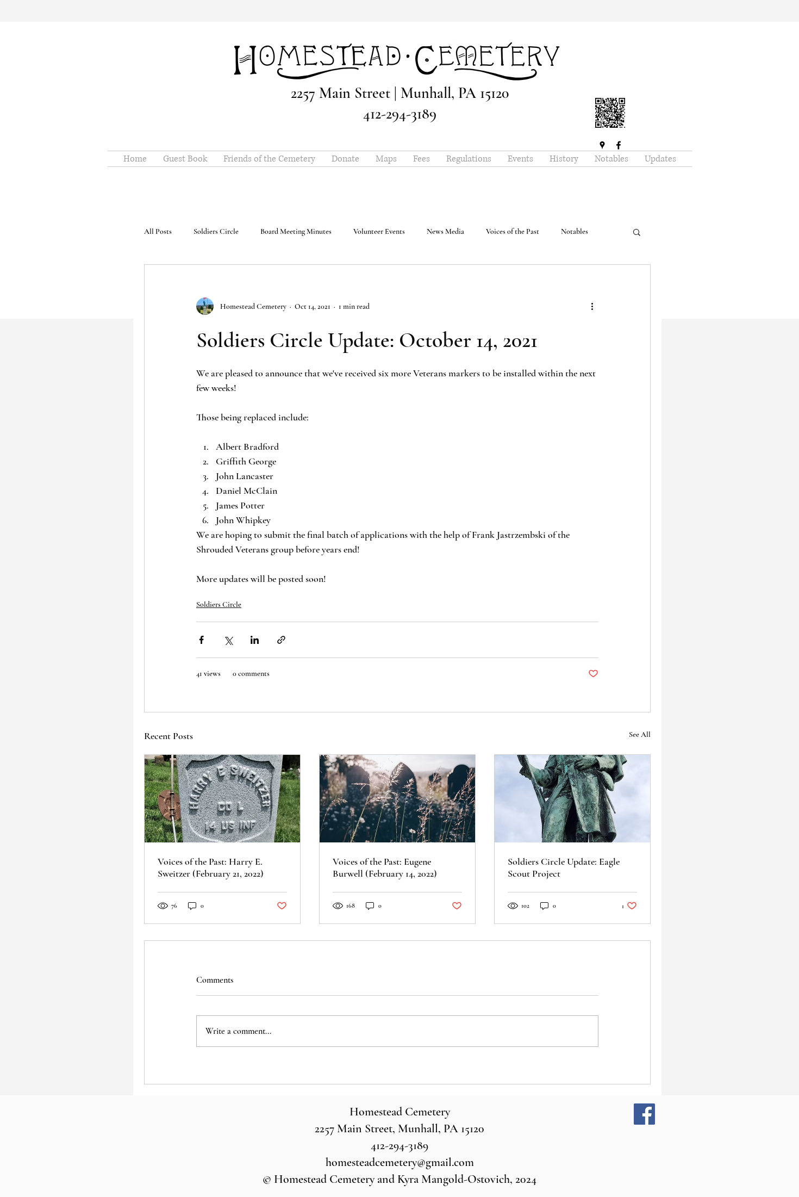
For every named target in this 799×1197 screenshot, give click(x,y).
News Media (445, 231)
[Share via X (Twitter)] (228, 640)
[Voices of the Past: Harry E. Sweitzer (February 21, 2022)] (222, 798)
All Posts (158, 231)
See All (640, 734)
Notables (574, 231)
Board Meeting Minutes (296, 231)
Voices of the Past (512, 231)
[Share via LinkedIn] (254, 640)
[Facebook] (644, 1114)
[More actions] (591, 306)
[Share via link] (281, 640)
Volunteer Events (379, 231)
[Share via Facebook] (201, 640)
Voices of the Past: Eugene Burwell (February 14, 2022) (385, 867)
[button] (637, 231)
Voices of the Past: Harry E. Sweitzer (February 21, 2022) (211, 867)
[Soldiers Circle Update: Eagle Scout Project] (572, 798)
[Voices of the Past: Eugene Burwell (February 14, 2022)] (397, 798)
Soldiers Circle (216, 231)
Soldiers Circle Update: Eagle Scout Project (564, 867)
